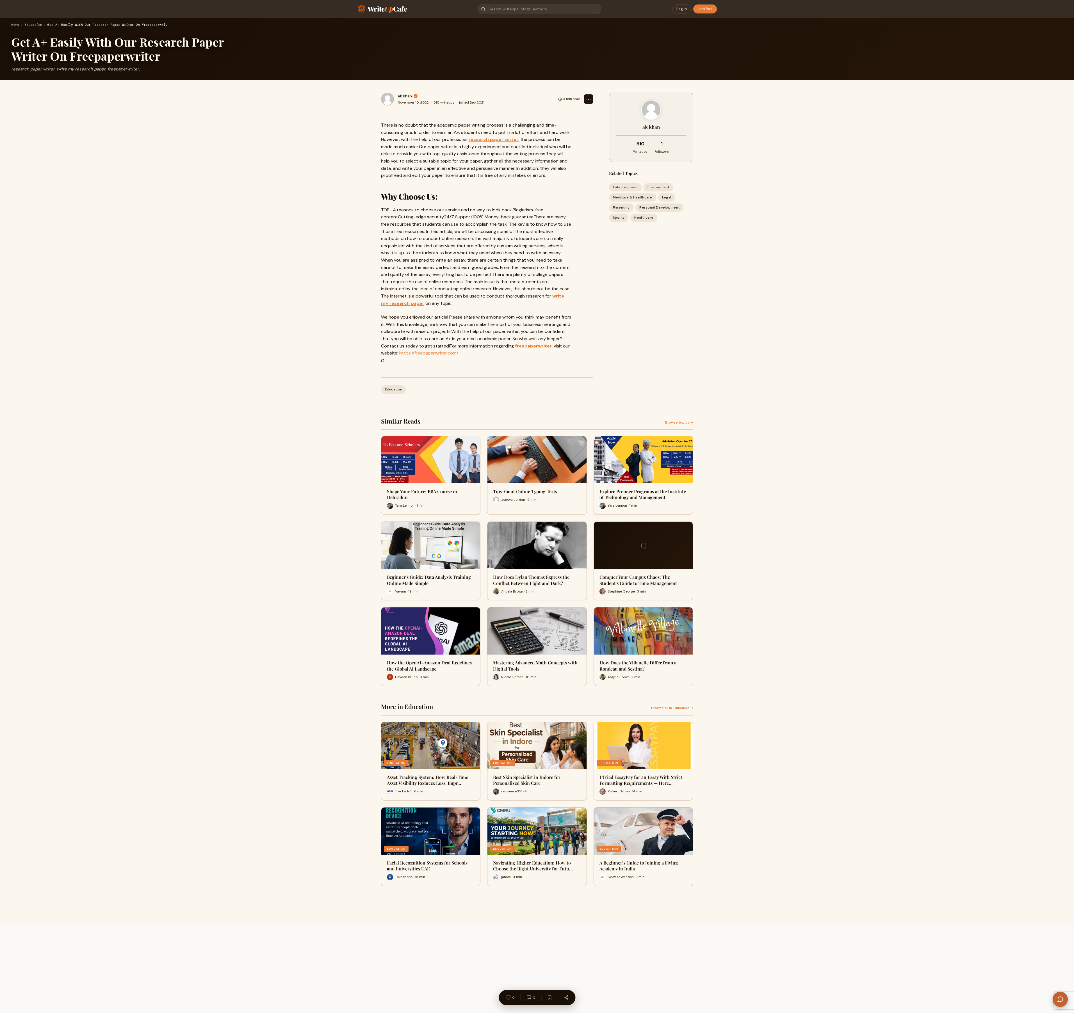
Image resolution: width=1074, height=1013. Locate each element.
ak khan (405, 96)
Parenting (621, 207)
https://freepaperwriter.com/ (428, 353)
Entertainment (625, 187)
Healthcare (643, 218)
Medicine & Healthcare (632, 197)
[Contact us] (1060, 999)
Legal (666, 197)
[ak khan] (387, 99)
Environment (658, 187)
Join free (705, 8)
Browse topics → (679, 422)
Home (15, 25)
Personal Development (659, 207)
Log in (681, 8)
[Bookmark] (549, 997)
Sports (619, 218)
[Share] (566, 997)
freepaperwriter (533, 346)
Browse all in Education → (672, 708)
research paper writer (493, 139)
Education (33, 25)
